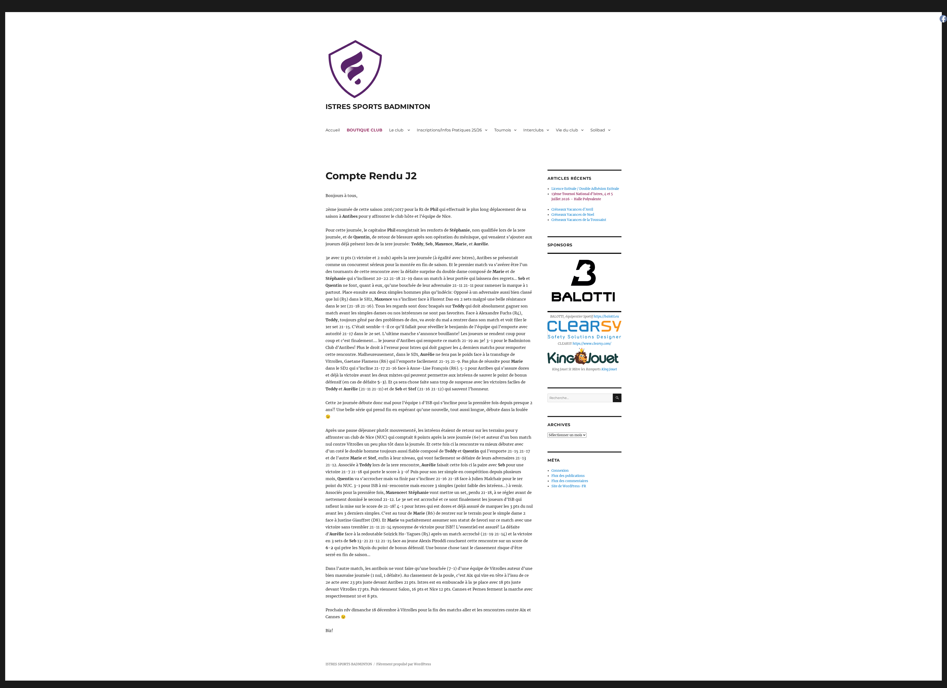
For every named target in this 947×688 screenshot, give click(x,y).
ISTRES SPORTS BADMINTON (378, 106)
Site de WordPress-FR (568, 486)
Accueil (333, 130)
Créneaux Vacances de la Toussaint (578, 220)
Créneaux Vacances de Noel (572, 215)
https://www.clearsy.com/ (592, 344)
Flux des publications (568, 476)
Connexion (560, 471)
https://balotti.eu (606, 316)
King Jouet (609, 369)
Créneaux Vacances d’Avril (572, 209)
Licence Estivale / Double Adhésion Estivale (585, 189)
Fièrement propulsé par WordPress (403, 664)
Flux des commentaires (569, 481)
